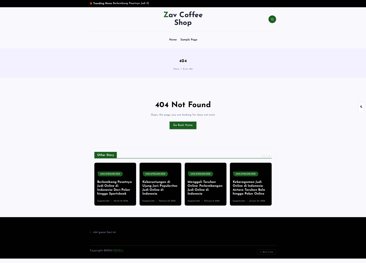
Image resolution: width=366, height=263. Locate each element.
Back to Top (268, 252)
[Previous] (264, 155)
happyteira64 (103, 201)
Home (173, 39)
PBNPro (118, 250)
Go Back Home (183, 125)
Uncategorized (110, 174)
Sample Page (188, 39)
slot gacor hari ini (104, 232)
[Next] (269, 155)
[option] (115, 184)
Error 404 (188, 69)
